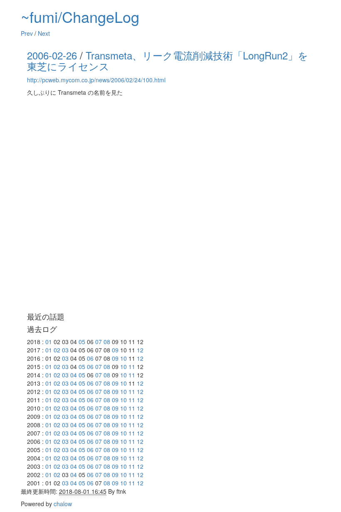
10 (123, 358)
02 (57, 350)
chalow (63, 504)
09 (115, 350)
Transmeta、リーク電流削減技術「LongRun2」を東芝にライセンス (167, 60)
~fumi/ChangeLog (80, 16)
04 (73, 375)
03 (65, 350)
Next (44, 33)
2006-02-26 (52, 55)
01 (48, 341)
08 (107, 341)
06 (90, 358)
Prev (27, 33)
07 (98, 341)
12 (140, 350)
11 (131, 366)
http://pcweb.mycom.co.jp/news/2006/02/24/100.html (96, 80)
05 (82, 341)
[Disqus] (170, 204)
